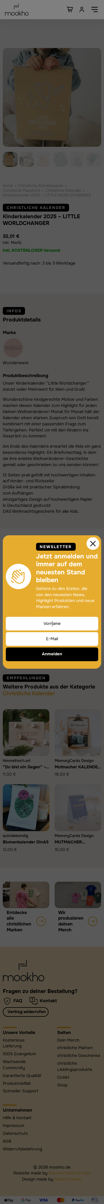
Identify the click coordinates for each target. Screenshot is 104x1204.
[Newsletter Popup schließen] (93, 543)
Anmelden (52, 654)
